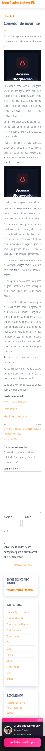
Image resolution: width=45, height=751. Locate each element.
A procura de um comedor (15, 401)
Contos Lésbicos (14, 630)
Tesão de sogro (10, 409)
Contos (10, 712)
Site (6, 531)
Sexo (9, 672)
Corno (9, 642)
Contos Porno (13, 636)
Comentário (11, 468)
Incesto (8, 16)
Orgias (9, 660)
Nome (8, 517)
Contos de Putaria (15, 618)
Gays (9, 648)
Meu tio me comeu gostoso (16, 416)
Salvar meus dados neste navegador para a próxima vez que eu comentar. (20, 552)
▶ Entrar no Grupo (22, 742)
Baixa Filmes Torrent (16, 702)
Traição (10, 679)
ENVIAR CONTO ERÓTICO (20, 590)
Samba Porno (13, 666)
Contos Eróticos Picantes (17, 624)
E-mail (26, 517)
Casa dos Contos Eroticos (18, 612)
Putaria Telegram (14, 707)
